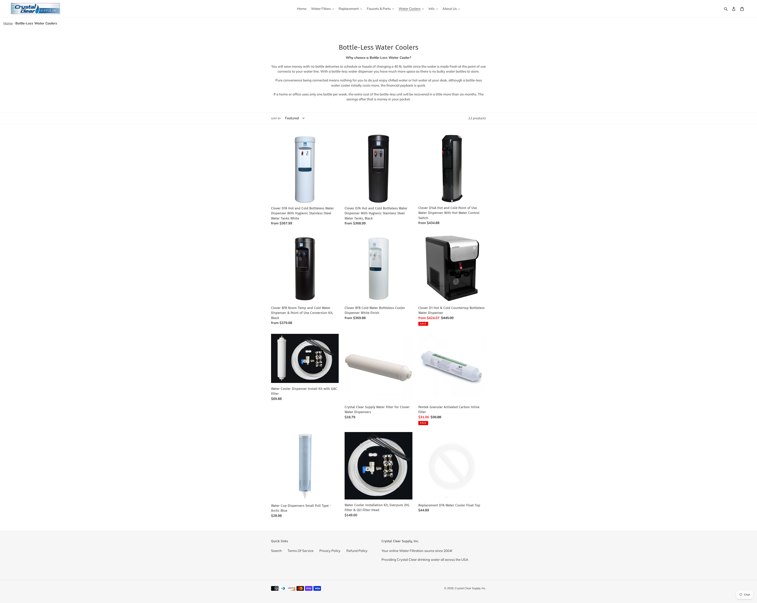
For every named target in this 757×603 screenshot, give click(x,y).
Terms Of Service (300, 551)
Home (8, 23)
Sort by (276, 118)
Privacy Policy (329, 551)
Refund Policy (356, 551)
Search (276, 551)
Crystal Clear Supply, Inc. (470, 588)
